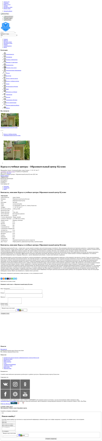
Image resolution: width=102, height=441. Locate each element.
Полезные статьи (8, 43)
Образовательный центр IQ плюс (9, 127)
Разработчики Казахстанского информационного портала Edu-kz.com (21, 357)
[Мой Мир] (6, 279)
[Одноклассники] (3, 279)
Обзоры (6, 44)
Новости (6, 40)
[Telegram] (16, 279)
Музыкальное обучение (12, 86)
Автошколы (9, 57)
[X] (8, 279)
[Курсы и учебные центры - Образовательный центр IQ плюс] (17, 163)
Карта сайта (7, 367)
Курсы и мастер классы (12, 78)
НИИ (7, 89)
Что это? (9, 173)
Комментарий (4, 303)
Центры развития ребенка (12, 105)
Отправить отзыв (5, 313)
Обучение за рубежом (11, 92)
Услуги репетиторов (11, 102)
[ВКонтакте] (1, 279)
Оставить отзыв (11, 171)
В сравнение (25, 171)
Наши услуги (7, 360)
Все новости (4, 349)
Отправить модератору (51, 438)
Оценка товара (4, 304)
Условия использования (10, 364)
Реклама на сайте (8, 359)
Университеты (9, 65)
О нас (5, 363)
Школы (8, 108)
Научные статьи (8, 41)
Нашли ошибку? (5, 175)
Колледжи (8, 75)
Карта (5, 189)
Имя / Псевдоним (5, 288)
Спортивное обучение (11, 100)
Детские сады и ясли (11, 67)
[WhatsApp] (12, 279)
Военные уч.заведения (11, 62)
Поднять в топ (4, 177)
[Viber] (10, 279)
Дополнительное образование (13, 70)
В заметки (18, 171)
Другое (8, 73)
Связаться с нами (8, 365)
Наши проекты (7, 361)
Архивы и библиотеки (11, 59)
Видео (5, 47)
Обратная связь (7, 368)
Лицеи (7, 83)
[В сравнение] (1, 130)
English (10, 18)
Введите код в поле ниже (8, 308)
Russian (11, 16)
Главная (6, 39)
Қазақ (9, 19)
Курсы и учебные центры (12, 81)
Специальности (8, 46)
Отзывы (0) (6, 187)
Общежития (9, 94)
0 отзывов (3, 171)
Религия (8, 97)
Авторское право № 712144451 (8, 401)
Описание (6, 186)
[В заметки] (2, 130)
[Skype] (14, 279)
